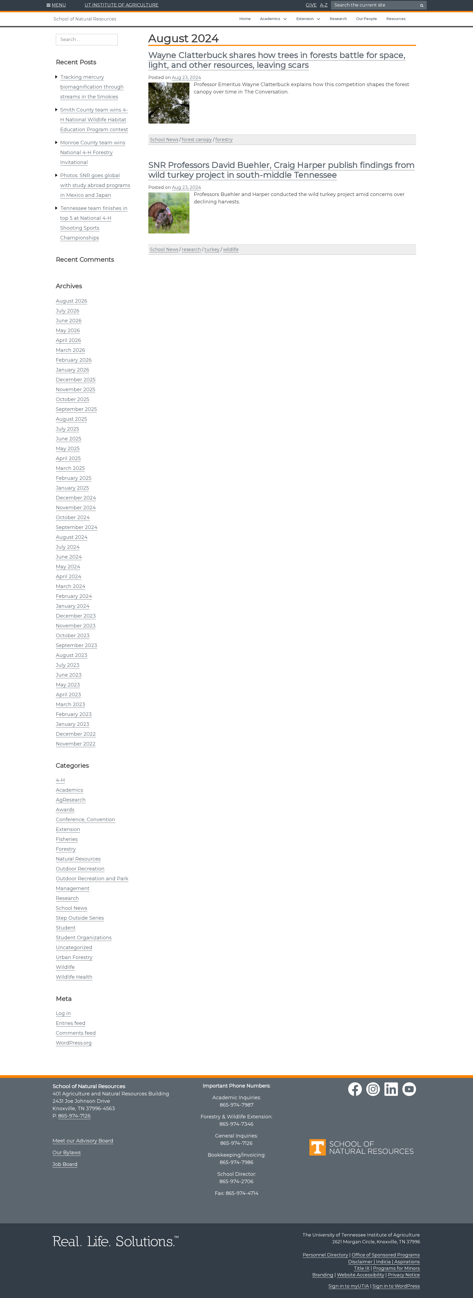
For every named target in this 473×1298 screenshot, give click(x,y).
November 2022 (76, 744)
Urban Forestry (74, 957)
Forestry (66, 849)
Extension (305, 18)
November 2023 (76, 626)
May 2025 (68, 449)
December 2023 (76, 616)
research (191, 249)
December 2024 (76, 498)
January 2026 (72, 370)
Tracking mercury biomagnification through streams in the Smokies (92, 87)
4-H (60, 780)
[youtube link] (409, 1089)
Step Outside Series (80, 918)
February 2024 (74, 596)
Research (338, 18)
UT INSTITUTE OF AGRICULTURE (121, 5)
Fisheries (67, 839)
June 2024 (69, 557)
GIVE (311, 5)
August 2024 (72, 537)
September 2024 (76, 527)
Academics (270, 18)
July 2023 (67, 665)
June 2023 (69, 675)
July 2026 (67, 311)
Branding (322, 1274)
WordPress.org (74, 1043)
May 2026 (68, 331)
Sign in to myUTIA (348, 1286)
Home (245, 18)
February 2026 (74, 360)
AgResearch (71, 800)
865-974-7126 (74, 1116)
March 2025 (70, 468)
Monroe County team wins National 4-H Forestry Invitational (92, 152)
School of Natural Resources (85, 19)
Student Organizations (84, 938)
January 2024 (73, 606)
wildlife (231, 249)
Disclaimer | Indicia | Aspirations (384, 1261)
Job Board (65, 1164)
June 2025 (68, 439)
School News (71, 908)
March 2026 (70, 350)
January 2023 (72, 724)
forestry (224, 139)
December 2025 (76, 380)
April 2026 (68, 340)
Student (66, 928)
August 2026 (71, 301)
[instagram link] (373, 1089)
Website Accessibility (360, 1274)
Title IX (362, 1268)
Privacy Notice (404, 1274)
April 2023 (68, 695)
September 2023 (76, 645)
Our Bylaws (67, 1153)
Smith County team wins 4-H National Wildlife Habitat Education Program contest (94, 120)
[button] (56, 5)
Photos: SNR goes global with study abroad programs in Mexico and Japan (95, 185)
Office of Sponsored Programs (386, 1255)
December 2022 (76, 734)
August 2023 (71, 655)
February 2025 (73, 478)
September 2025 (76, 409)
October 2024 (73, 517)
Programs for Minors (396, 1268)
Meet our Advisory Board (83, 1141)
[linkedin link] (391, 1089)
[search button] (422, 5)
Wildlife (65, 967)
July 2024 (68, 547)
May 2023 (68, 685)
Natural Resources (78, 859)
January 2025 (72, 488)
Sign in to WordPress (396, 1286)
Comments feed (76, 1033)
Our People (366, 18)
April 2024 (68, 577)
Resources (396, 18)
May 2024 (68, 567)
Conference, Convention (85, 820)
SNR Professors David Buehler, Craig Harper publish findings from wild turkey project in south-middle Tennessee (281, 170)
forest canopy (197, 139)
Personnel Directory (325, 1255)
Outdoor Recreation (80, 869)
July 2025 (67, 429)
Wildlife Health (74, 977)
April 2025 (68, 458)
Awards (65, 810)
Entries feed (70, 1023)
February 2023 (74, 714)
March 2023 (70, 704)
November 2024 (76, 508)
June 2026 (69, 321)
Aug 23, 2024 (186, 77)
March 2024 (70, 586)
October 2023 (73, 636)
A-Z (324, 5)
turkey (212, 249)
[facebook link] (355, 1089)
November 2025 (75, 390)
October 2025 (72, 399)
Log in (63, 1013)
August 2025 (71, 419)
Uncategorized (74, 948)
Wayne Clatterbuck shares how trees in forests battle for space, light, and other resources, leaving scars (276, 60)
